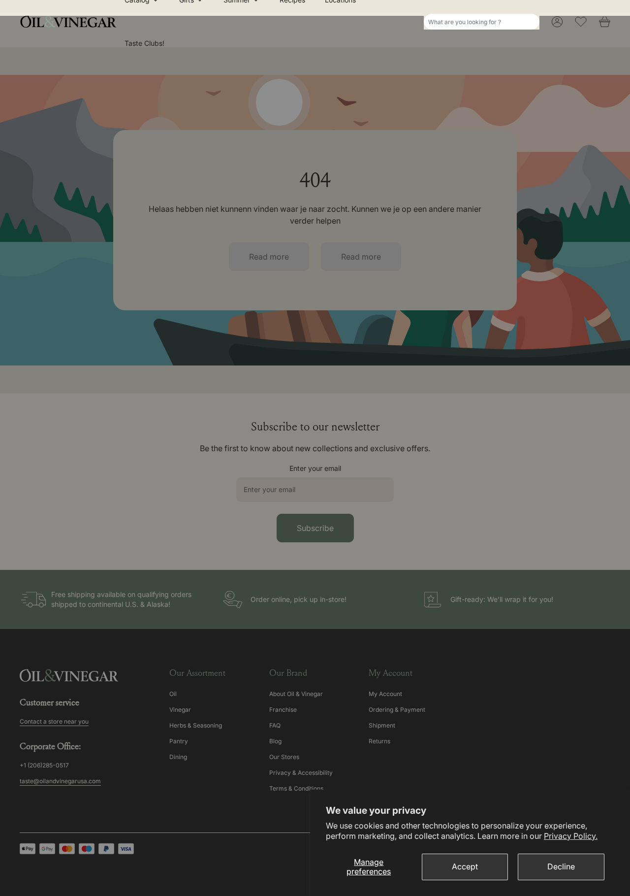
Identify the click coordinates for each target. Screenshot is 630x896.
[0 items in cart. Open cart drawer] (604, 22)
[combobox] (481, 22)
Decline (561, 866)
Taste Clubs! (144, 43)
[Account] (557, 21)
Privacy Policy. (571, 836)
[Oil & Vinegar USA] (71, 22)
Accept (465, 866)
